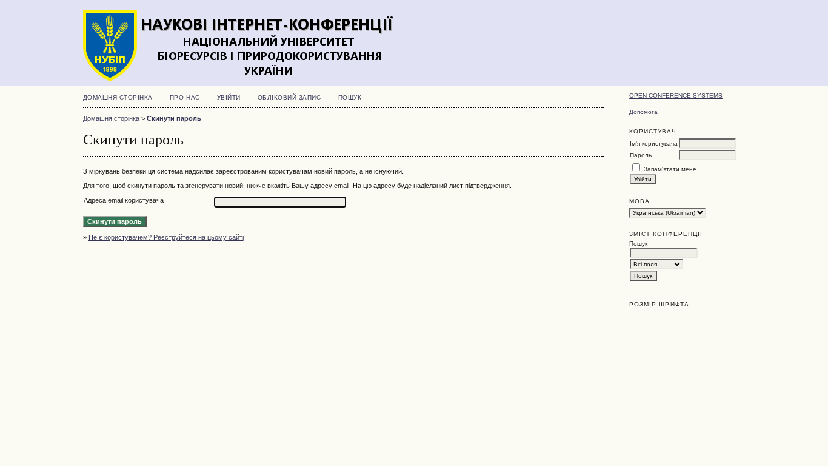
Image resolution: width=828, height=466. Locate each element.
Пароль (641, 155)
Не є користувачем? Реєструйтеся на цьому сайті (166, 237)
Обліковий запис (289, 97)
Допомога (643, 112)
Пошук (350, 97)
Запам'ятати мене (670, 169)
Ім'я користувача (654, 143)
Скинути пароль (174, 118)
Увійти (229, 97)
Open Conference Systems (676, 95)
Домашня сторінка (118, 97)
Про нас (185, 97)
